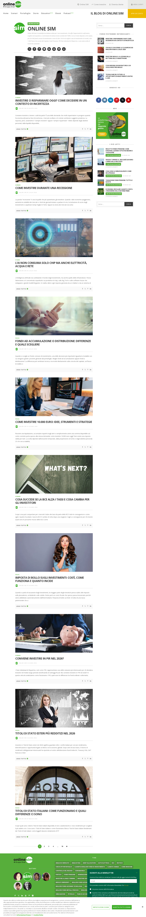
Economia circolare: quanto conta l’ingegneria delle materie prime (119, 190)
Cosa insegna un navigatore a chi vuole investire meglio (118, 66)
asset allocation (89, 863)
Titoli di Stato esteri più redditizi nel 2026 (45, 733)
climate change (113, 867)
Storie (17, 260)
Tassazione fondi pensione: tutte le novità (119, 181)
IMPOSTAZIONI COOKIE (101, 907)
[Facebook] (98, 100)
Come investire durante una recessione (43, 188)
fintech (58, 874)
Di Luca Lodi (109, 52)
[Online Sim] (23, 860)
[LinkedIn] (110, 100)
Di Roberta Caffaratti (112, 61)
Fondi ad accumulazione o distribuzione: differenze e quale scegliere (53, 342)
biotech (120, 863)
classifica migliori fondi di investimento (89, 867)
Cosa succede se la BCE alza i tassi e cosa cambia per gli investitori (52, 501)
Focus (17, 338)
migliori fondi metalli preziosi (67, 890)
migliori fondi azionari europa (83, 882)
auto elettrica (103, 863)
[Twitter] (122, 100)
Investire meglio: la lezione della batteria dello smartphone (118, 57)
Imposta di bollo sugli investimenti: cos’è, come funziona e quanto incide (49, 579)
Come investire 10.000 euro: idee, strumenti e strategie (53, 422)
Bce (113, 863)
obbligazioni (60, 894)
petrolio (71, 894)
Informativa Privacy (24, 915)
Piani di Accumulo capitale (87, 894)
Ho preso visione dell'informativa (103, 889)
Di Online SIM (109, 43)
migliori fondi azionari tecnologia (69, 886)
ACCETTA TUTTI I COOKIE (122, 907)
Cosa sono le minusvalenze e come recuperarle (118, 172)
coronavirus (80, 871)
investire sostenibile (85, 878)
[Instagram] (104, 100)
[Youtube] (128, 100)
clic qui (126, 885)
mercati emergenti (62, 882)
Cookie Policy (38, 915)
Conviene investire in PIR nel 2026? (39, 658)
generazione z (83, 874)
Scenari (18, 97)
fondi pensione (69, 874)
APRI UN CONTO (137, 13)
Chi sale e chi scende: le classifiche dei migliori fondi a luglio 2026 (119, 48)
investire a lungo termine (65, 878)
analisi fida (76, 863)
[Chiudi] (142, 906)
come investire (126, 867)
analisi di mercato (62, 863)
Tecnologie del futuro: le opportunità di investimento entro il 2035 (119, 76)
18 (62, 846)
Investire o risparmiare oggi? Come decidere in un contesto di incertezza (51, 102)
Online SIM (22, 108)
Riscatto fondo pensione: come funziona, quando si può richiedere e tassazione (119, 151)
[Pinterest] (116, 100)
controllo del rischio (64, 871)
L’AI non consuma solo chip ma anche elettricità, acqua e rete (51, 264)
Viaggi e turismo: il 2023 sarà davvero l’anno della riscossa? (119, 160)
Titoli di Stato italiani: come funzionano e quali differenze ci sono (50, 812)
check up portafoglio (64, 867)
